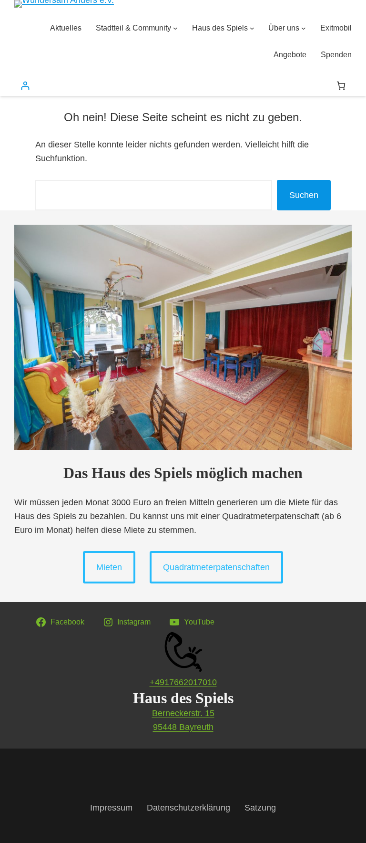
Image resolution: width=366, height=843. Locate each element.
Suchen (303, 195)
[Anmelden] (25, 85)
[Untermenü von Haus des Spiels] (252, 28)
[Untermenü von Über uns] (303, 28)
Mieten (109, 567)
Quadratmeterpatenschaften (216, 567)
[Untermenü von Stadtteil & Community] (175, 28)
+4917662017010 (183, 682)
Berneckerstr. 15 (183, 713)
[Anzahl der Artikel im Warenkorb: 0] (341, 85)
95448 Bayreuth (183, 727)
